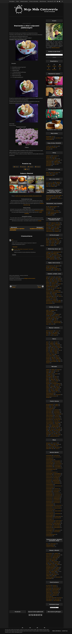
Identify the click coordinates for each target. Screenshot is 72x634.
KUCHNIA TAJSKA (56, 524)
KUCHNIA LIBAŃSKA (57, 499)
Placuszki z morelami (22, 183)
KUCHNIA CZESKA (57, 476)
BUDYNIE (47, 407)
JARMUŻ (55, 279)
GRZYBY (47, 377)
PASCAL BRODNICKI (49, 596)
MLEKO (51, 184)
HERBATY (59, 278)
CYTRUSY (47, 346)
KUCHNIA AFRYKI (56, 455)
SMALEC (52, 243)
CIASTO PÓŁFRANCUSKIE (56, 419)
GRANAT (55, 347)
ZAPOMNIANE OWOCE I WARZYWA (51, 300)
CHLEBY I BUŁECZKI (49, 311)
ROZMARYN (53, 293)
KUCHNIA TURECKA (49, 527)
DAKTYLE (58, 346)
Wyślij (27, 169)
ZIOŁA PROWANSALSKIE (57, 301)
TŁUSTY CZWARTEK (49, 574)
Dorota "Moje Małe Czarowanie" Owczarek (23, 249)
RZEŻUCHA (58, 294)
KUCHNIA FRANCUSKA (56, 480)
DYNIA (47, 347)
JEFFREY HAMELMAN (55, 590)
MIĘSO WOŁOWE (57, 447)
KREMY (52, 146)
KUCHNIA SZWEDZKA (49, 524)
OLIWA (57, 210)
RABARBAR (57, 358)
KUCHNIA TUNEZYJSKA (56, 526)
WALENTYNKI (56, 574)
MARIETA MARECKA (56, 592)
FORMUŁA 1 (48, 560)
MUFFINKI (47, 431)
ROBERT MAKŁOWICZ (49, 599)
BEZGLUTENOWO (48, 155)
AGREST (47, 341)
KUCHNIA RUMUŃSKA (49, 517)
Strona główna (11, 1)
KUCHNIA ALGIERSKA (49, 458)
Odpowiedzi (14, 246)
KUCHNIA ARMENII (57, 462)
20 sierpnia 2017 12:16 (17, 250)
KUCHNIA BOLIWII (48, 470)
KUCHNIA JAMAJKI (55, 491)
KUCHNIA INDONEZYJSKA (49, 487)
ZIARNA (40, 195)
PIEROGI (47, 228)
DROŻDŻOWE (57, 314)
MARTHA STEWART (49, 593)
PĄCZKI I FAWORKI (48, 433)
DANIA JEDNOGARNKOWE (50, 195)
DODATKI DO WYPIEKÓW (53, 206)
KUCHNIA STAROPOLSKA (49, 521)
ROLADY (54, 433)
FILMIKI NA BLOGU (55, 557)
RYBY (54, 269)
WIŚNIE (59, 359)
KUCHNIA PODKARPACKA (49, 513)
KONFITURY (56, 172)
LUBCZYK (59, 283)
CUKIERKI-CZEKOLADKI (49, 423)
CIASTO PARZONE (48, 419)
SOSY (47, 213)
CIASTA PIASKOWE (57, 411)
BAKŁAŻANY (53, 369)
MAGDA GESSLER (48, 592)
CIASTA (52, 407)
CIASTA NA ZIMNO (48, 411)
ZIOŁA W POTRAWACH (49, 214)
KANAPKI (56, 239)
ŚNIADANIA (30, 195)
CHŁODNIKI (47, 146)
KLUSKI (47, 224)
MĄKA (47, 227)
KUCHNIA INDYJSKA (49, 488)
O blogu (17, 1)
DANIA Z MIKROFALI (49, 554)
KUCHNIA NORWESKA (57, 508)
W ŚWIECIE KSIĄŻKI (49, 139)
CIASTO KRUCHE (56, 416)
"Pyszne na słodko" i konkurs (54, 107)
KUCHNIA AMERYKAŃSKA (50, 459)
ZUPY (57, 146)
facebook (48, 66)
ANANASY (52, 341)
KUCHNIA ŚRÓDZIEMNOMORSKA (51, 534)
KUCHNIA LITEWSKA (49, 501)
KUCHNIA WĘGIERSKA (49, 530)
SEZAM (60, 296)
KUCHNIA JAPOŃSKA (49, 492)
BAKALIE (47, 222)
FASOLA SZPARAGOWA (49, 376)
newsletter (54, 69)
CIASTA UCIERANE (48, 412)
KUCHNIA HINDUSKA (57, 483)
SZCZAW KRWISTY (53, 297)
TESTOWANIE (54, 572)
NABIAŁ (56, 184)
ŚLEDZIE (47, 245)
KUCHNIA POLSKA (57, 224)
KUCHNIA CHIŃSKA (49, 254)
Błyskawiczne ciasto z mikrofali (54, 129)
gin (12, 239)
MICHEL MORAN (55, 593)
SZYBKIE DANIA (52, 258)
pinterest (48, 69)
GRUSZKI (59, 347)
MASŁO (58, 183)
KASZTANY (55, 350)
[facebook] (52, 1)
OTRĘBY (51, 289)
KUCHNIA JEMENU (57, 492)
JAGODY (52, 348)
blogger (59, 66)
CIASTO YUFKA (56, 420)
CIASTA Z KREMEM (57, 412)
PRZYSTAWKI (55, 570)
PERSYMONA (48, 357)
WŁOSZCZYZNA (58, 394)
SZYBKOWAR (53, 198)
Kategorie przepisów (24, 1)
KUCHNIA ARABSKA (49, 455)
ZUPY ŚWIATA (48, 148)
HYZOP (47, 279)
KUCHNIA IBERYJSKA (58, 485)
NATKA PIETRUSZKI (49, 209)
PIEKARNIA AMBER (53, 543)
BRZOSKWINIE (58, 344)
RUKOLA (54, 294)
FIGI (51, 347)
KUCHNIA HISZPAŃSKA (49, 484)
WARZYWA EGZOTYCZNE (49, 393)
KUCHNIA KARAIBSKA (57, 495)
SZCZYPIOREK (48, 299)
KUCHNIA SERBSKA (57, 517)
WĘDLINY (47, 199)
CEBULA (47, 372)
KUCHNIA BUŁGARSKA (57, 473)
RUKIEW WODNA (48, 294)
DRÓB (47, 444)
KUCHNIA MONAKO (58, 505)
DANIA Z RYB (57, 265)
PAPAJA (56, 355)
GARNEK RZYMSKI (48, 196)
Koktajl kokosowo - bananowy (40, 190)
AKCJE (47, 543)
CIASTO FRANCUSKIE (49, 416)
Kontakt (39, 220)
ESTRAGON (51, 278)
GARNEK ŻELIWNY (56, 196)
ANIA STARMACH (48, 585)
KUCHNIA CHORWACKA (57, 474)
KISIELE (47, 429)
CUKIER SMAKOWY (57, 422)
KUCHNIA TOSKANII (49, 526)
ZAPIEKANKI (52, 213)
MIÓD (20, 195)
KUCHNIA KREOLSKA (49, 498)
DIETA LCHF (53, 157)
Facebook (37, 210)
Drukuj (16, 166)
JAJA (53, 182)
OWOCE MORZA (48, 269)
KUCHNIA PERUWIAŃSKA (49, 512)
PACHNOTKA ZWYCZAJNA (49, 290)
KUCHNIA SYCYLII (57, 521)
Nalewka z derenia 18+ (13, 183)
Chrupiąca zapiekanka (54, 96)
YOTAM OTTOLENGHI (56, 600)
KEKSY (60, 427)
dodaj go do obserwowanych (29, 278)
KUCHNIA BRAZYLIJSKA (49, 473)
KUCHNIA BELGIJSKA (58, 466)
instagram (54, 66)
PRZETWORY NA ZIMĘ (49, 175)
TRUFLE (58, 391)
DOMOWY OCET (48, 557)
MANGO (56, 351)
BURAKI (52, 371)
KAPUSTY (47, 380)
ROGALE (55, 319)
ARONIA (47, 343)
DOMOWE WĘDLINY (59, 195)
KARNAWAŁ (51, 563)
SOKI (51, 335)
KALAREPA (52, 379)
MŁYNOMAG (58, 256)
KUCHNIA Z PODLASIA (49, 531)
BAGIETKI (47, 310)
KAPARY (47, 281)
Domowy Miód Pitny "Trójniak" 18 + (31, 181)
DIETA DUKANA (55, 155)
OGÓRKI (47, 384)
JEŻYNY (56, 348)
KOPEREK (47, 207)
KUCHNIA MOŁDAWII (49, 506)
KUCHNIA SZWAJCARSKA (56, 523)
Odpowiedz (42, 245)
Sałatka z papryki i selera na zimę (55, 85)
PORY (53, 387)
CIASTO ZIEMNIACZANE (49, 422)
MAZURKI (55, 430)
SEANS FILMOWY (58, 137)
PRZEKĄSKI (56, 290)
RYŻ (46, 258)
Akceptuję (64, 630)
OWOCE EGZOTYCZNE (24, 195)
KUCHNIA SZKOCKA (49, 523)
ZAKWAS (47, 323)
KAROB (51, 350)
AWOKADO (51, 343)
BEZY (52, 405)
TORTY (47, 436)
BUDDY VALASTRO (48, 586)
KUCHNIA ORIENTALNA (49, 510)
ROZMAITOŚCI (53, 571)
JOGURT (47, 183)
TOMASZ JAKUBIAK (49, 600)
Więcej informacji (56, 630)
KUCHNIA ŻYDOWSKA (49, 535)
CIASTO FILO (57, 415)
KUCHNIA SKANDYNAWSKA (50, 520)
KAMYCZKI (47, 136)
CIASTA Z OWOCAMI (49, 413)
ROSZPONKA (48, 293)
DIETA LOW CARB (48, 158)
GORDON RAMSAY (48, 589)
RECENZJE (47, 571)
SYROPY (55, 335)
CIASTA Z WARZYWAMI (58, 413)
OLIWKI (55, 384)
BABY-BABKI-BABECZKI (49, 404)
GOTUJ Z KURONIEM (56, 589)
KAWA (51, 332)
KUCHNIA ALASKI (57, 456)
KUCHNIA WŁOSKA (49, 225)
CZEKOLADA (56, 423)
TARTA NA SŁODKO (57, 434)
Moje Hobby (50, 1)
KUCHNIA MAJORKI (48, 502)
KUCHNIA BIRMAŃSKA (58, 467)
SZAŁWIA (47, 297)
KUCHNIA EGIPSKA (56, 477)
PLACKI (56, 228)
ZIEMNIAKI (47, 397)
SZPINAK (47, 391)
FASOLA (52, 375)
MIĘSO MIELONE (53, 445)
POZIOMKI (53, 358)
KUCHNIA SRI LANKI (58, 520)
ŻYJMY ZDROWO (48, 165)
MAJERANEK (48, 285)
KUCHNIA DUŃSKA (49, 477)
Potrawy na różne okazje (33, 1)
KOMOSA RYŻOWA (54, 282)
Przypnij (38, 166)
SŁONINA (57, 448)
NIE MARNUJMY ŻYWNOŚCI (50, 210)
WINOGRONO (54, 359)
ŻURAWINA (47, 362)
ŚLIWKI (59, 361)
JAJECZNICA (58, 182)
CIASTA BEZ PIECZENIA (49, 408)
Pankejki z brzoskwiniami (14, 190)
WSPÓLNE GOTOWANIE (49, 545)
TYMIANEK (54, 299)
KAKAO (47, 332)
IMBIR (51, 279)
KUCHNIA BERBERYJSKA (49, 467)
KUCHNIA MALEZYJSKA (56, 502)
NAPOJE (47, 333)
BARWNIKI (47, 405)
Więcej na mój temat (56, 47)
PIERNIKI (57, 431)
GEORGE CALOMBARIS (56, 588)
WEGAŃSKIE (56, 161)
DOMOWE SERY (48, 182)
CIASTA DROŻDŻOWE (49, 409)
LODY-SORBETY (53, 183)
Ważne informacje (43, 1)
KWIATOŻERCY (54, 283)
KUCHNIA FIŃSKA (48, 480)
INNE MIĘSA (57, 444)
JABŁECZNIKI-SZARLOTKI (55, 426)
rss (60, 69)
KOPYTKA (52, 224)
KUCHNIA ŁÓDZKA (56, 225)
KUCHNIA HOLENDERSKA (49, 485)
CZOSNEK (56, 276)
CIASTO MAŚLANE (57, 418)
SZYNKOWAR (59, 198)
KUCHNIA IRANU (56, 488)
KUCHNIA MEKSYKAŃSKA (50, 505)
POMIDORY (47, 387)
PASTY (47, 212)
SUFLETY (52, 434)
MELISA (53, 285)
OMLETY (47, 186)
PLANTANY (57, 357)
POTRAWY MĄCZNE (49, 229)
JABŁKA (17, 195)
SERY (58, 571)
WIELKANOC (48, 575)
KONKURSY (56, 563)
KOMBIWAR (48, 198)
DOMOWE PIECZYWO (53, 238)
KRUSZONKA (52, 429)
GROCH (56, 376)
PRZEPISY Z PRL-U (57, 160)
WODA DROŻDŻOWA (49, 322)
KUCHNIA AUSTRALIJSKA (49, 463)
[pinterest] (55, 1)
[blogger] (57, 1)
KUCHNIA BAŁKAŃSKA (49, 466)
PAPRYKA (51, 386)
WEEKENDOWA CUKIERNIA (54, 436)
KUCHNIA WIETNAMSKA (49, 528)
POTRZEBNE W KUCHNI (49, 568)
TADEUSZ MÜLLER (56, 599)
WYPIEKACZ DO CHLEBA (57, 322)
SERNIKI (47, 434)
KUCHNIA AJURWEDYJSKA (50, 160)
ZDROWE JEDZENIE (36, 195)
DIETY (53, 158)
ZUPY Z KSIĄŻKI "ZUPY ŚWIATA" (50, 147)
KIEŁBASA (47, 240)
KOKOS (60, 281)
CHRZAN (52, 276)
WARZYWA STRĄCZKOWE (49, 394)
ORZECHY (52, 354)
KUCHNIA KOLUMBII (49, 496)
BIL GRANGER (54, 585)
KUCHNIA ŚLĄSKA (48, 532)
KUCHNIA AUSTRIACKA (58, 463)
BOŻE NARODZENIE (49, 553)
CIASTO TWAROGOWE (49, 420)
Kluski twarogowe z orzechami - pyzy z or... (40, 181)
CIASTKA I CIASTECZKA (49, 415)
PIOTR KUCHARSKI (58, 597)
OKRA (51, 384)
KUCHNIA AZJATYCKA (54, 253)
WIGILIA (53, 575)
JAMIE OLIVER (48, 590)
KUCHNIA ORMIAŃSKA (58, 510)
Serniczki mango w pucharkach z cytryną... (31, 190)
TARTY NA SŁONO (56, 229)
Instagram (41, 210)
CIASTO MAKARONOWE (49, 418)
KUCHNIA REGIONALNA (49, 516)
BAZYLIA (47, 276)
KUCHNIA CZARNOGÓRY (49, 476)
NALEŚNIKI (52, 227)
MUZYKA (52, 136)
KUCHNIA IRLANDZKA (49, 490)
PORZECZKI (47, 358)
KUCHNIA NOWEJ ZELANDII (50, 509)
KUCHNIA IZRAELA (48, 491)
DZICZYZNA (52, 444)
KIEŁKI (51, 281)
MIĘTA (47, 286)
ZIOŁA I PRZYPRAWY (49, 301)
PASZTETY (47, 243)
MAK (47, 430)
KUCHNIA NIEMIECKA (49, 508)
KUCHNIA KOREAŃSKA (56, 496)
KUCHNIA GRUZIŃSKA (56, 481)
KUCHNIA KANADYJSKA (49, 495)
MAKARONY (48, 256)
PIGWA (53, 357)
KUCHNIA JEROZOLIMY (49, 494)
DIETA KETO (48, 157)
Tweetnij (31, 166)
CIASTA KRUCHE (56, 409)
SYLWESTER (48, 572)
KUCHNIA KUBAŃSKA (49, 499)
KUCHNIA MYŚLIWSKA (57, 506)
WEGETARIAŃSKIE (49, 162)
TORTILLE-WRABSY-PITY (49, 231)
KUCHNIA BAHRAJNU (57, 465)
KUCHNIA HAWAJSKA (49, 483)
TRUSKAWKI (48, 359)
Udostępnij (24, 166)
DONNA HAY (55, 586)
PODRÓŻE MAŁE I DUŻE (49, 137)
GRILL (46, 239)
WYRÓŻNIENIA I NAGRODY (50, 577)
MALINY (51, 351)
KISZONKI (51, 172)
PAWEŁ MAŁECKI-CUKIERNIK (50, 597)
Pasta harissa (54, 118)
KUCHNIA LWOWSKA (57, 501)
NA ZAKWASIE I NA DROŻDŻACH (50, 317)
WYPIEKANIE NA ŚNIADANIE (50, 546)
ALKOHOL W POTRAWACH (49, 330)
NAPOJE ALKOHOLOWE (54, 333)
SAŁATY (55, 296)
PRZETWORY (54, 173)
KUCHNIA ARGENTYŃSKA (49, 462)
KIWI (59, 350)
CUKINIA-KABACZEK (49, 373)
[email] (59, 1)
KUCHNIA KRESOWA (56, 498)
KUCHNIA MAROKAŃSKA (49, 503)
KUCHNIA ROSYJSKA (58, 516)
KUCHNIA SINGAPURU (49, 519)
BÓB (56, 371)
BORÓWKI (52, 344)
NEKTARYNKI (48, 354)
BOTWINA (58, 369)
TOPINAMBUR (53, 391)
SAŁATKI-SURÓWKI (49, 161)
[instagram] (54, 1)
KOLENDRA (47, 282)
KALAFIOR (47, 379)
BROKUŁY (47, 371)
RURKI (58, 433)
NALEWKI (56, 332)
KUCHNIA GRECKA (56, 268)
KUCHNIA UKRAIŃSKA (57, 527)
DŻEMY (47, 172)
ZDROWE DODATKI (56, 162)
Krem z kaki (22, 191)
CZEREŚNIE (53, 346)
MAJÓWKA (58, 564)
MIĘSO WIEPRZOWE (49, 447)
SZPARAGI (56, 390)
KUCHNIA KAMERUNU (58, 494)
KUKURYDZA (48, 383)
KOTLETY (47, 242)
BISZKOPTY (56, 405)
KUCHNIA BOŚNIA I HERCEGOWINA (51, 472)
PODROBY (47, 448)
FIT (26, 30)
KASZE (47, 253)
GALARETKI (47, 426)
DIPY (47, 206)
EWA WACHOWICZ (49, 588)
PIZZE (52, 228)
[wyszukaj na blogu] (62, 1)
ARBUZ (56, 341)
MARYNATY (47, 173)
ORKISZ (57, 257)
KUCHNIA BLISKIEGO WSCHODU (50, 469)
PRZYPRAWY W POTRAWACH (55, 212)
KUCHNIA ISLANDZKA (57, 490)
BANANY (47, 344)
